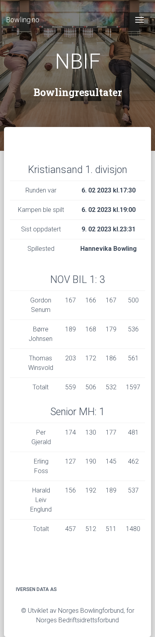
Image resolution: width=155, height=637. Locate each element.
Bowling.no (22, 19)
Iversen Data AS (36, 589)
